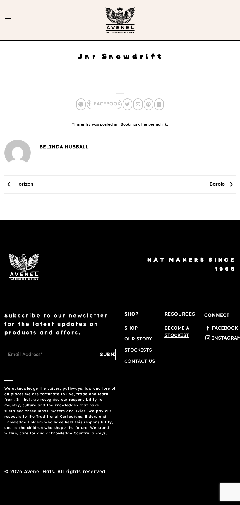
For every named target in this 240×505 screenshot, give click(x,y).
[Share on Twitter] (127, 104)
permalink (157, 124)
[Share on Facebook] (104, 104)
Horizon (23, 184)
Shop (131, 328)
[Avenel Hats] (120, 20)
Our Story (138, 339)
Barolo (218, 184)
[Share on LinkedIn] (159, 104)
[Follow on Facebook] (219, 328)
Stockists (138, 350)
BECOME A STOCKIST (176, 331)
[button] (7, 20)
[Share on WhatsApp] (81, 104)
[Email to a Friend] (138, 104)
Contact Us (139, 361)
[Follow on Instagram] (219, 338)
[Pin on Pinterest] (148, 104)
